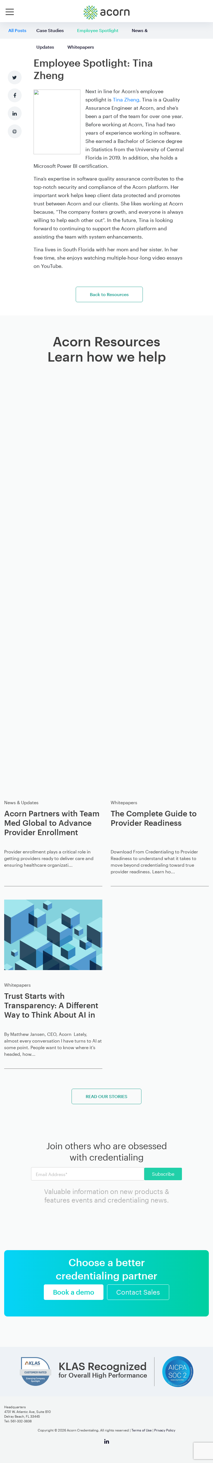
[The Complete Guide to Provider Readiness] (160, 580)
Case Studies (50, 30)
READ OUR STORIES (106, 1096)
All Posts (17, 30)
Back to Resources (109, 294)
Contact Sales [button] (138, 1292)
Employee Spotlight (97, 30)
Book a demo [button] (73, 1292)
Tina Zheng (126, 99)
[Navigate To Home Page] (106, 13)
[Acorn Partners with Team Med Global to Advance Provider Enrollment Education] (53, 580)
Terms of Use (141, 1430)
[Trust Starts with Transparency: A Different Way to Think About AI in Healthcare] (53, 935)
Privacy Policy (164, 1430)
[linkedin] (106, 1444)
